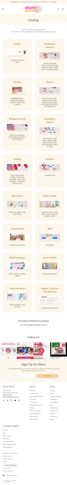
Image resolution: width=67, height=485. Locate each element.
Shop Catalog (52, 2)
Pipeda (5, 461)
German (22, 274)
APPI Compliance (7, 456)
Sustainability (33, 419)
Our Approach (33, 393)
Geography (53, 399)
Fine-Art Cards (52, 140)
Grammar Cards (49, 175)
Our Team (32, 399)
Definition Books (47, 212)
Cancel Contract (10, 465)
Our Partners (33, 402)
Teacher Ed (53, 416)
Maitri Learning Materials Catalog (35, 325)
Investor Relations (34, 414)
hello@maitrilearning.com (11, 397)
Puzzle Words (47, 138)
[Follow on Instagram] (7, 400)
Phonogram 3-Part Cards (49, 104)
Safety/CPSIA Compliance (10, 453)
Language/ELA (54, 402)
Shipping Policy (7, 447)
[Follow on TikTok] (19, 400)
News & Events (33, 416)
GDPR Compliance (8, 459)
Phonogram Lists (49, 106)
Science (52, 414)
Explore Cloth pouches (17, 245)
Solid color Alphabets (17, 135)
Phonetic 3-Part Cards (49, 98)
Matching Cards (47, 67)
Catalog (52, 391)
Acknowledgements (35, 405)
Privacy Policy (6, 468)
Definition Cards (49, 216)
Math (51, 405)
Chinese (17, 276)
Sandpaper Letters (17, 98)
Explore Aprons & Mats (49, 274)
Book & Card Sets (52, 214)
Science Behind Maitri (36, 396)
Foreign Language (55, 396)
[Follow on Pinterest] (11, 400)
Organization (54, 408)
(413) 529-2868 (7, 395)
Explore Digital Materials (50, 308)
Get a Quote (7, 436)
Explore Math (50, 245)
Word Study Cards (15, 212)
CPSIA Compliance (35, 411)
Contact (5, 430)
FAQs (4, 433)
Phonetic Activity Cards (49, 102)
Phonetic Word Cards (49, 100)
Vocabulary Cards (52, 65)
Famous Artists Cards (49, 142)
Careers (31, 408)
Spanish (11, 274)
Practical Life (54, 411)
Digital (52, 419)
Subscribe (47, 376)
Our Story (32, 391)
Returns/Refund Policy (9, 444)
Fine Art (52, 393)
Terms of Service (7, 471)
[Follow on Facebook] (4, 400)
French (17, 274)
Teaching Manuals (15, 304)
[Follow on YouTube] (15, 400)
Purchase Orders (8, 441)
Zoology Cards (47, 144)
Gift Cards (6, 439)
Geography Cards (52, 69)
